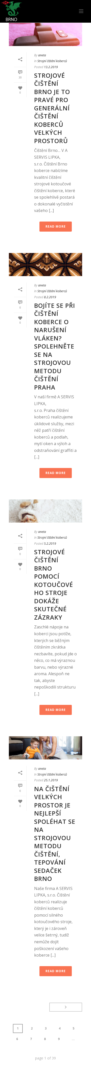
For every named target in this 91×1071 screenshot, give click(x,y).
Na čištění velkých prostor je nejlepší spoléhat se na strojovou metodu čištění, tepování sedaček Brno (54, 834)
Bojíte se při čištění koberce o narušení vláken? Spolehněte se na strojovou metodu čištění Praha (54, 346)
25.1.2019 (51, 780)
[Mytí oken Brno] (11, 11)
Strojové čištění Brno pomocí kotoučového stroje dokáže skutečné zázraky (53, 584)
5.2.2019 (50, 543)
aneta (42, 55)
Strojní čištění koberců (52, 61)
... (73, 1039)
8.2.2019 (50, 297)
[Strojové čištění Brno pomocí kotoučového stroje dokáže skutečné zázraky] (45, 511)
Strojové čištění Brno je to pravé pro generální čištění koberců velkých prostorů (52, 108)
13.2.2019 (51, 67)
